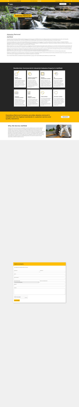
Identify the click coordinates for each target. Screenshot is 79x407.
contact (32, 55)
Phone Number (16, 277)
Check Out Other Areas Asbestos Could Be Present (39, 49)
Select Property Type (17, 280)
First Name (16, 270)
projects (21, 44)
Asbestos (10, 34)
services (32, 39)
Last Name (41, 270)
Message (15, 287)
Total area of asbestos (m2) (43, 280)
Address (15, 284)
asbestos (26, 39)
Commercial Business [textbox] (18, 282)
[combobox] (26, 282)
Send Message (16, 300)
